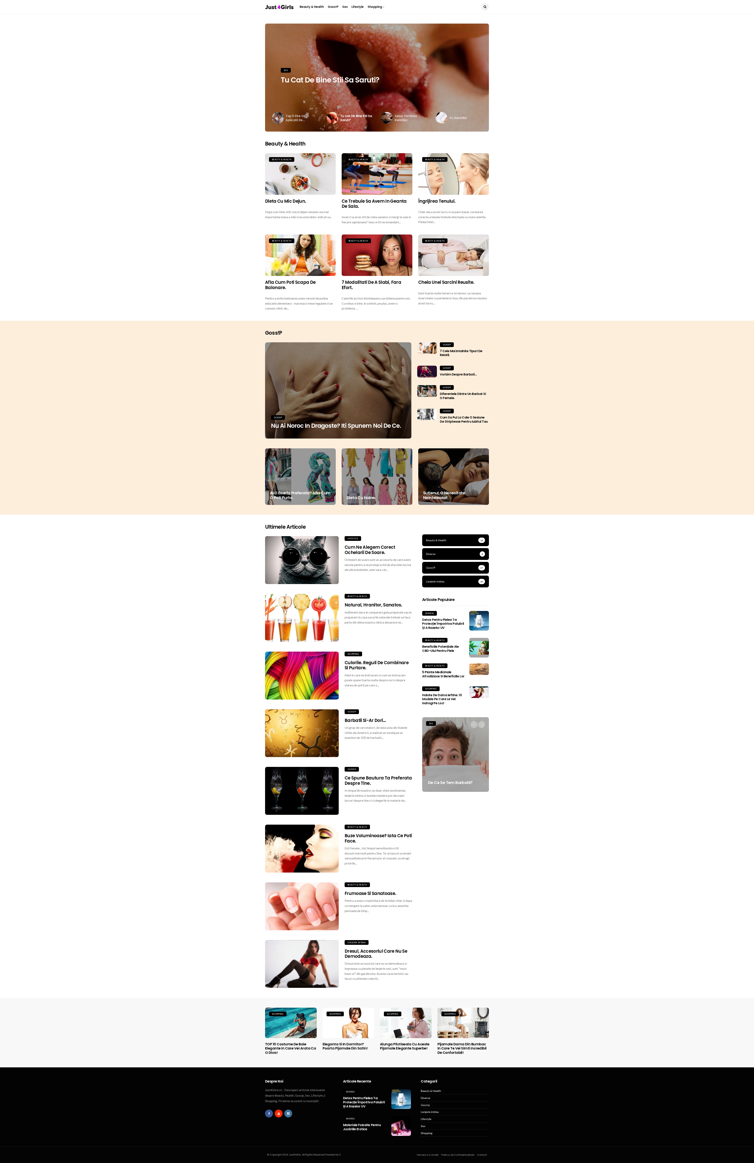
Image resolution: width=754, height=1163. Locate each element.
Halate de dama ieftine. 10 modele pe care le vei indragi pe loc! (442, 699)
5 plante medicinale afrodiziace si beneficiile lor (443, 674)
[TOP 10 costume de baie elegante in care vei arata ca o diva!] (291, 1023)
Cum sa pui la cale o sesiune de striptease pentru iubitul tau (464, 419)
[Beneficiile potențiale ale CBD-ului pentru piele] (479, 648)
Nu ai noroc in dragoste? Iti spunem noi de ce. (336, 425)
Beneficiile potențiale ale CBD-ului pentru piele (440, 648)
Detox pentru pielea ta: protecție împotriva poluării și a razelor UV (443, 623)
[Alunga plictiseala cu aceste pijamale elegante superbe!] (406, 1023)
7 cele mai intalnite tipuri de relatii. (461, 353)
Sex (345, 7)
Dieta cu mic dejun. (285, 201)
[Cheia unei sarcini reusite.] (453, 255)
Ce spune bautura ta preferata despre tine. (378, 780)
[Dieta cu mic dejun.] (300, 174)
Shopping (375, 7)
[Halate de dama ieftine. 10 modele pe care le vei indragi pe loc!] (479, 692)
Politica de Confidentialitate (457, 1155)
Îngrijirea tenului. (436, 201)
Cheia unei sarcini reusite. (446, 282)
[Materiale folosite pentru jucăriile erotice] (401, 1126)
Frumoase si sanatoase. (370, 893)
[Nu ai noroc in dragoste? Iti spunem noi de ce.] (338, 390)
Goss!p (333, 7)
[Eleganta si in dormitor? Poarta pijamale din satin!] (348, 1023)
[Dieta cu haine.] (377, 476)
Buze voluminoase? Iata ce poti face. (378, 838)
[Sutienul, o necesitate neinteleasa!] (453, 476)
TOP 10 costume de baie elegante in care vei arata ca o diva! (290, 1048)
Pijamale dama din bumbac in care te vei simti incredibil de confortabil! (462, 1048)
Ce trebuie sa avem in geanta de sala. (374, 203)
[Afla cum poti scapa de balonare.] (300, 255)
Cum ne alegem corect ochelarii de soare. (370, 549)
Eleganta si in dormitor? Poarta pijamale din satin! (345, 1046)
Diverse (429, 613)
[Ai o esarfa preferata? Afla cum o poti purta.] (300, 476)
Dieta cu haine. (361, 497)
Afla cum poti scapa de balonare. (290, 284)
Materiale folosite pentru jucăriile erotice (362, 1127)
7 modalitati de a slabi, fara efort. (371, 284)
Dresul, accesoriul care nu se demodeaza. (376, 953)
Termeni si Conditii (427, 1155)
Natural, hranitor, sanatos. (373, 605)
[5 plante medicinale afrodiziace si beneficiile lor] (479, 669)
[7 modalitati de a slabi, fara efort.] (377, 255)
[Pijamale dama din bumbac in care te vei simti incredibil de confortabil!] (463, 1023)
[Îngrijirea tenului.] (453, 174)
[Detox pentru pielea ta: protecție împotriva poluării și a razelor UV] (479, 621)
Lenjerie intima (357, 942)
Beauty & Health (312, 7)
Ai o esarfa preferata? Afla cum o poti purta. (300, 495)
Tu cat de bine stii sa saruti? (330, 80)
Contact (482, 1155)
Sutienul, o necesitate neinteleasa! (444, 495)
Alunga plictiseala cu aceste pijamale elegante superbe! (404, 1046)
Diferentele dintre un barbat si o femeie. (463, 396)
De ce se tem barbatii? (450, 782)
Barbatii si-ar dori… (365, 720)
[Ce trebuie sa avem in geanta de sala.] (377, 174)
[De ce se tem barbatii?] (455, 754)
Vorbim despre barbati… (458, 374)
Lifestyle (357, 7)
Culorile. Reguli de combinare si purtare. (377, 665)
